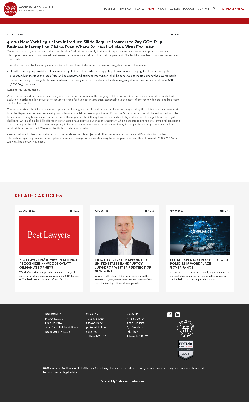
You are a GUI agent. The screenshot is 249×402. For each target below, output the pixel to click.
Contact (203, 9)
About (162, 9)
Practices (125, 9)
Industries (108, 9)
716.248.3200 (96, 319)
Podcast (188, 9)
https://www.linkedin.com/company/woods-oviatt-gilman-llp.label (177, 314)
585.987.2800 (55, 319)
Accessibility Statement (114, 381)
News (151, 9)
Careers (175, 9)
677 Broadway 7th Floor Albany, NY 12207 (137, 332)
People (139, 9)
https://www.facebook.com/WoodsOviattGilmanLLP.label (169, 314)
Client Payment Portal (232, 9)
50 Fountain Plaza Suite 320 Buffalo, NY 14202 (97, 332)
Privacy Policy (140, 381)
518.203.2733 (136, 319)
